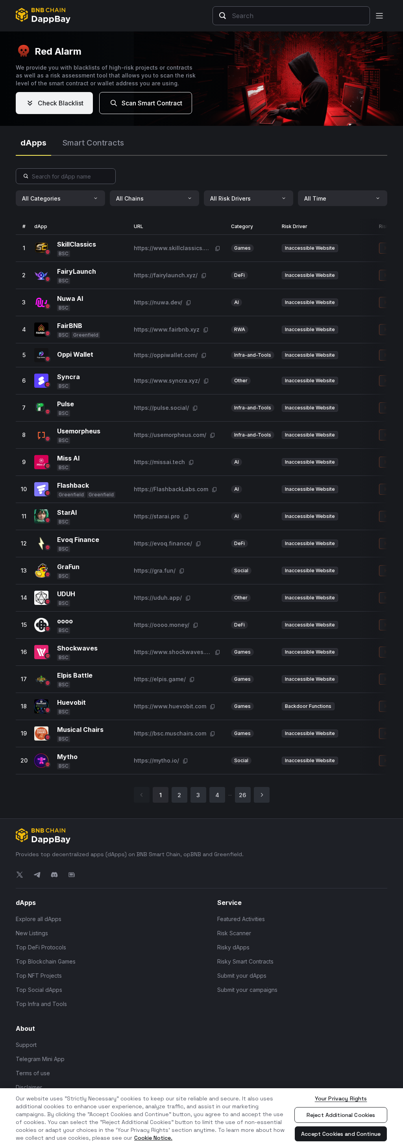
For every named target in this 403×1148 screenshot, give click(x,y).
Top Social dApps (39, 989)
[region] (201, 1118)
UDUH (66, 594)
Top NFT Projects (39, 975)
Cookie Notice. (153, 1137)
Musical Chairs (80, 729)
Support (26, 1044)
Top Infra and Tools (41, 1004)
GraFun (68, 567)
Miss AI (68, 458)
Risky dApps (233, 947)
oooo (65, 621)
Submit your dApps (241, 975)
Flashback (73, 485)
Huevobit (71, 702)
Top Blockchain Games (46, 961)
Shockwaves (77, 648)
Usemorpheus (78, 431)
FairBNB (69, 326)
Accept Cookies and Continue (341, 1133)
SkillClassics (76, 244)
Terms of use (33, 1073)
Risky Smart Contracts (245, 961)
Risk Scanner (234, 933)
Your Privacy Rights (341, 1098)
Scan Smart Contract (152, 103)
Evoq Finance (78, 540)
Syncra (68, 377)
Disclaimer (29, 1087)
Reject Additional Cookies (341, 1115)
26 (242, 795)
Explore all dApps (38, 919)
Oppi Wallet (75, 354)
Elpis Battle (74, 675)
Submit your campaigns (247, 989)
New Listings (32, 933)
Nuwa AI (70, 298)
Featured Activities (241, 919)
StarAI (67, 512)
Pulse (65, 404)
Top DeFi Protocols (41, 947)
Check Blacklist (60, 103)
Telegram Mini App (40, 1059)
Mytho (67, 757)
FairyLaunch (76, 271)
